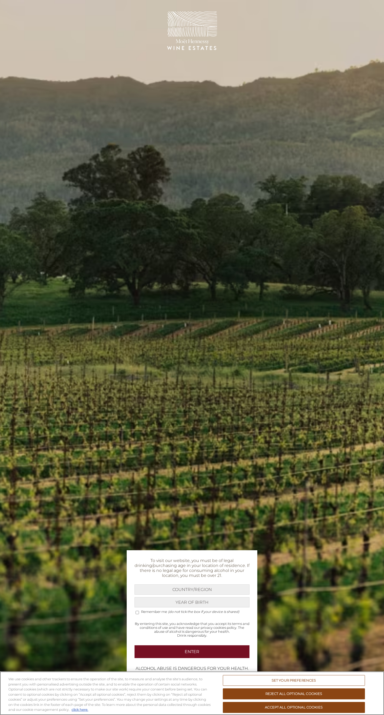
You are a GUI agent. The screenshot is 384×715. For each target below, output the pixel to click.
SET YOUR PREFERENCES (294, 680)
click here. (80, 709)
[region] (192, 693)
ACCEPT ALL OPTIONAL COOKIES (294, 707)
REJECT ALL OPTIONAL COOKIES (293, 693)
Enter (192, 651)
